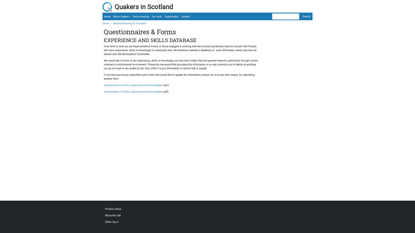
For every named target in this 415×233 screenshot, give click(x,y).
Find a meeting (140, 16)
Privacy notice (113, 209)
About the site (113, 215)
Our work (157, 16)
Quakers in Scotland (144, 7)
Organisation (171, 16)
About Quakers (121, 16)
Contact (185, 16)
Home (107, 16)
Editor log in (112, 221)
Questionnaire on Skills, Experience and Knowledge (133, 85)
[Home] (108, 7)
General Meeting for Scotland (129, 23)
